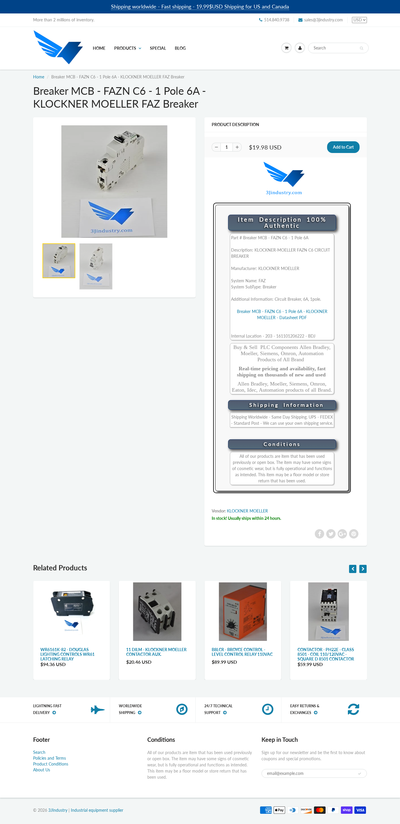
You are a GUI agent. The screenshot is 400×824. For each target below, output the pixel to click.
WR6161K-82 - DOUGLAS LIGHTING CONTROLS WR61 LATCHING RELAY (67, 654)
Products (125, 48)
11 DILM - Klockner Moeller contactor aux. (156, 652)
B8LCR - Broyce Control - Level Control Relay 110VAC (242, 652)
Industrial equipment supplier (97, 810)
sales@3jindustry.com (323, 19)
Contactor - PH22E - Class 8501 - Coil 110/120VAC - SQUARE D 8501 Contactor (326, 654)
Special (158, 48)
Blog (180, 48)
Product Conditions (50, 763)
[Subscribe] (360, 773)
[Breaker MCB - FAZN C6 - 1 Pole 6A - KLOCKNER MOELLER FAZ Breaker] (114, 181)
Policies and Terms (49, 758)
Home (99, 48)
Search (39, 752)
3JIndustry (57, 810)
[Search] (361, 48)
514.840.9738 (276, 19)
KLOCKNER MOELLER (247, 510)
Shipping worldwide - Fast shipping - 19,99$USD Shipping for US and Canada (200, 6)
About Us (41, 769)
